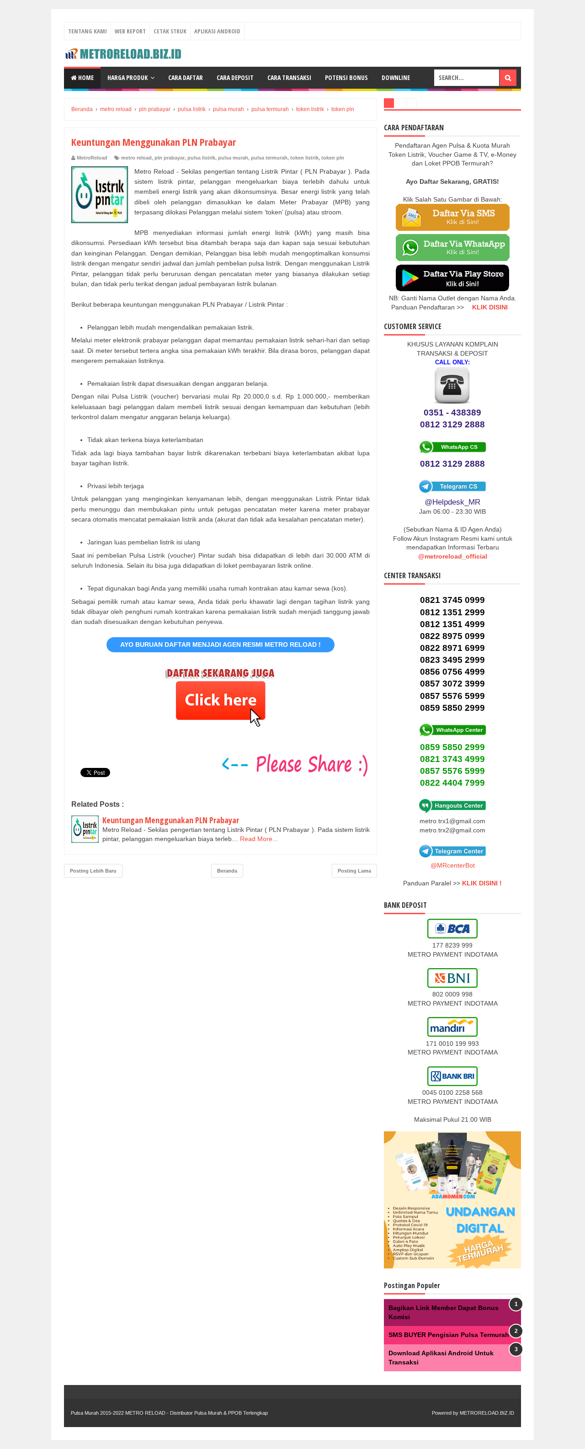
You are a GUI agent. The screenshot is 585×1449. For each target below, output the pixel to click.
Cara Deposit (235, 77)
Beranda (227, 871)
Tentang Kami (87, 31)
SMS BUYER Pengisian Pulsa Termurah (448, 1334)
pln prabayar (169, 157)
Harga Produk (127, 77)
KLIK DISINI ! (482, 883)
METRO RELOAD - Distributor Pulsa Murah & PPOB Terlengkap (196, 1413)
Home (85, 77)
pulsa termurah (269, 157)
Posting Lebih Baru (93, 871)
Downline (396, 77)
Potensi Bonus (346, 77)
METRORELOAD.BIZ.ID (487, 1413)
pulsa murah (233, 157)
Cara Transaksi (289, 77)
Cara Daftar (185, 77)
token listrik (304, 157)
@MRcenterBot (453, 865)
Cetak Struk (170, 31)
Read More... (259, 838)
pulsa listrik (201, 157)
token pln (332, 157)
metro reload (136, 157)
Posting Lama (354, 871)
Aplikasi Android (217, 31)
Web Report (130, 31)
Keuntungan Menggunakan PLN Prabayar (170, 820)
